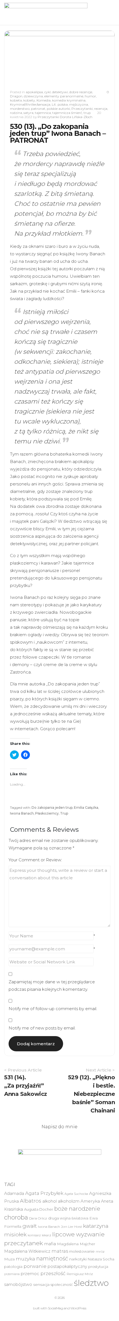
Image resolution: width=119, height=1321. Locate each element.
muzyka (25, 1259)
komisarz (34, 1235)
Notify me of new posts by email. (42, 1028)
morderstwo (20, 108)
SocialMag (55, 1308)
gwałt (29, 1226)
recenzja (100, 108)
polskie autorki (58, 108)
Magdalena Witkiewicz (27, 1251)
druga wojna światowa (68, 1218)
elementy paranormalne (63, 96)
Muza (9, 1259)
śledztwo (91, 1283)
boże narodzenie (77, 1208)
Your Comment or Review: (35, 859)
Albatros (30, 1201)
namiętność (52, 1258)
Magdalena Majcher (76, 1244)
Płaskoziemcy (47, 813)
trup (87, 113)
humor (90, 96)
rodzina (16, 113)
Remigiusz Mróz (80, 1274)
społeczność (62, 1284)
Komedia (44, 100)
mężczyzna (78, 104)
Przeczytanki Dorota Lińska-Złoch (65, 117)
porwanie (35, 1266)
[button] (45, 12)
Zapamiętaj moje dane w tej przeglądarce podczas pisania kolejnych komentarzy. (52, 985)
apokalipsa (34, 92)
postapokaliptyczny (67, 1266)
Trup (64, 813)
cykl (47, 92)
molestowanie (82, 1251)
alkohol (49, 1201)
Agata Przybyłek (44, 1193)
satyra (28, 113)
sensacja (41, 1284)
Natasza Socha (101, 1259)
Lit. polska (60, 104)
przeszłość (53, 1273)
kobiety (29, 100)
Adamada (14, 1193)
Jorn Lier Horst (71, 1227)
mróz (100, 1252)
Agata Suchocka (76, 1194)
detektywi (60, 92)
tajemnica (43, 113)
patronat (38, 108)
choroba (16, 1217)
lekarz (46, 1235)
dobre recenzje (80, 92)
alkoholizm (68, 1201)
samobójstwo (18, 1284)
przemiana (12, 1274)
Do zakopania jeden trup (52, 807)
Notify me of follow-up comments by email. (53, 1008)
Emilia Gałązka (86, 807)
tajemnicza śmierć (67, 113)
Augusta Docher (38, 1209)
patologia (13, 1266)
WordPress (78, 1308)
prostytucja (98, 1266)
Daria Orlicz (38, 1218)
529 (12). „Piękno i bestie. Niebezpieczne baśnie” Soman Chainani (91, 1094)
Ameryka (90, 1201)
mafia (50, 1243)
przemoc (30, 1273)
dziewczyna (33, 96)
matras (59, 1251)
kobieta (16, 100)
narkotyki (78, 1259)
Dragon (16, 96)
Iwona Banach (22, 813)
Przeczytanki (82, 108)
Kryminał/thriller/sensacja (30, 104)
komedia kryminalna (69, 100)
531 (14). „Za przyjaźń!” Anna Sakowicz (25, 1085)
